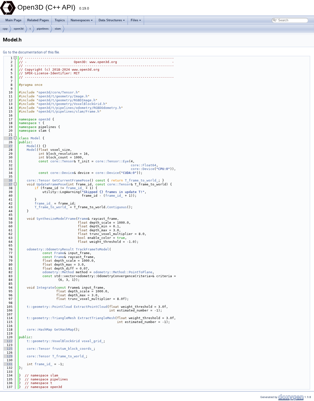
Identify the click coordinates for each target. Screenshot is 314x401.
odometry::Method (58, 272)
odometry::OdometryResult (50, 249)
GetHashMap (64, 329)
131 (8, 364)
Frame (83, 218)
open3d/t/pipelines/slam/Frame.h (69, 111)
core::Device (142, 169)
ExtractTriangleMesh (96, 318)
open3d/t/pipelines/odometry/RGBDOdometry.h (80, 108)
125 (8, 348)
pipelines (43, 28)
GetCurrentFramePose (71, 180)
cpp (5, 28)
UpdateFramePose (51, 184)
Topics (60, 20)
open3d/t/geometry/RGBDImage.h (67, 100)
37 (8, 184)
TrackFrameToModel (92, 249)
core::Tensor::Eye (112, 161)
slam (58, 28)
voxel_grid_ (92, 341)
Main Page (13, 20)
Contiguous (117, 207)
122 (8, 341)
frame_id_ (75, 188)
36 (8, 180)
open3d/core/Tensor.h (58, 92)
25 (8, 138)
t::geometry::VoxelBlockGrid (53, 341)
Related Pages (38, 20)
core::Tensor (62, 161)
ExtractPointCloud (90, 307)
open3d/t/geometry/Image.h (63, 96)
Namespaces (80, 20)
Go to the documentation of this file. (31, 52)
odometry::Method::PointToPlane (122, 272)
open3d (19, 28)
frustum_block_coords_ (72, 348)
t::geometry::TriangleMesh (51, 318)
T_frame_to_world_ (141, 180)
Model (35, 138)
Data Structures (110, 20)
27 (8, 146)
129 (8, 356)
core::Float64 (143, 165)
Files (134, 20)
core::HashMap (39, 329)
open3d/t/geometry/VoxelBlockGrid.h (72, 104)
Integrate (45, 287)
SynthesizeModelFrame (56, 218)
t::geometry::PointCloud (49, 307)
